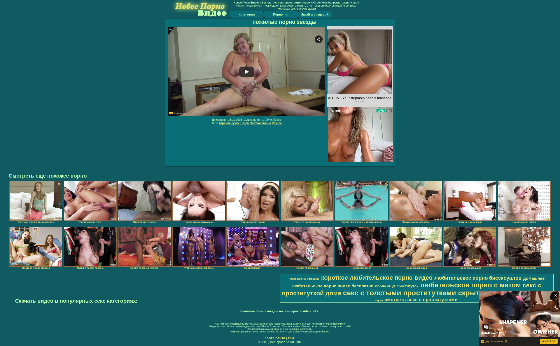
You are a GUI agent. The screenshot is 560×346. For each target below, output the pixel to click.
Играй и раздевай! (315, 14)
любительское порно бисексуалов (478, 278)
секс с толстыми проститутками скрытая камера (428, 293)
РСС (292, 338)
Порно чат (281, 14)
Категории (247, 14)
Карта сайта (274, 338)
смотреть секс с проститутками (421, 299)
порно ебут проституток (396, 286)
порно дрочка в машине (304, 278)
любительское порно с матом (470, 285)
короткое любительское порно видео (377, 277)
